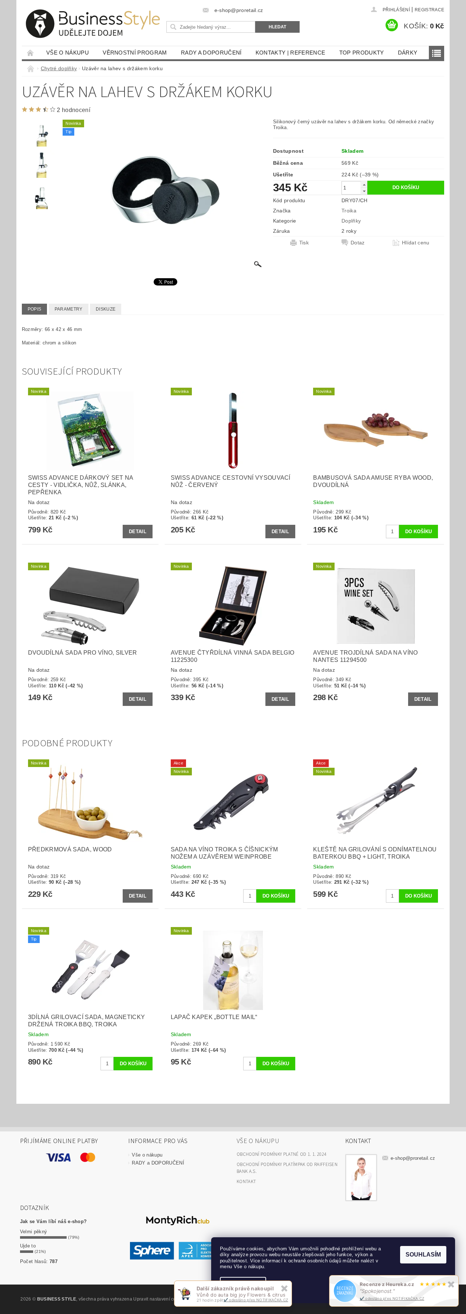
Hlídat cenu (416, 242)
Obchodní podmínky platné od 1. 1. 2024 (281, 1154)
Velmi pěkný (33, 1231)
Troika (348, 210)
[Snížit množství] (364, 191)
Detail (137, 531)
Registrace (429, 9)
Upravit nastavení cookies (160, 1299)
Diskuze (105, 309)
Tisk (304, 242)
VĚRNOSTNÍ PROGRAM (135, 52)
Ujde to (28, 1246)
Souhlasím (423, 1254)
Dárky (408, 52)
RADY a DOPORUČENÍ (211, 52)
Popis (35, 309)
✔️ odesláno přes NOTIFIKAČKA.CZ (392, 1298)
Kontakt (246, 1181)
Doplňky (351, 221)
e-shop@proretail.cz (413, 1158)
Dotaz (358, 242)
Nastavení (243, 1285)
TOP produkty (361, 52)
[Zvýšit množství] (364, 184)
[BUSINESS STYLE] (92, 24)
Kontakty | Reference (290, 52)
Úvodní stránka (30, 52)
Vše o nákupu (67, 52)
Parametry (69, 309)
